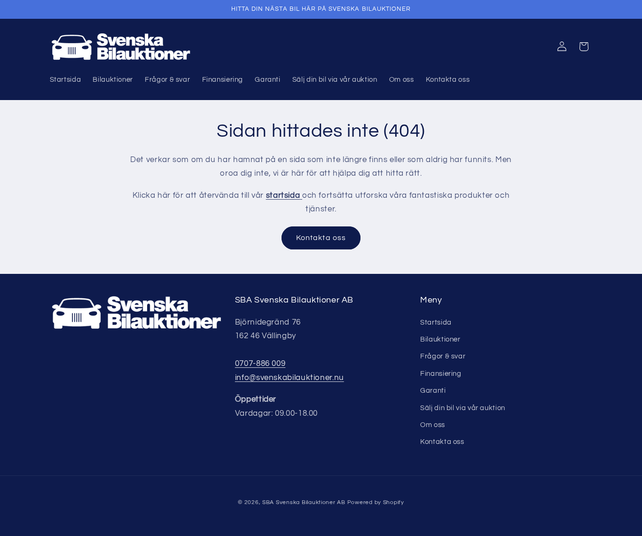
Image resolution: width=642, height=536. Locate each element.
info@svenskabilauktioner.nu (289, 377)
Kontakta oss (321, 237)
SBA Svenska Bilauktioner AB (303, 502)
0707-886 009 (260, 363)
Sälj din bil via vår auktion (462, 408)
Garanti (433, 390)
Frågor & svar (442, 356)
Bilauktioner (440, 339)
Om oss (432, 424)
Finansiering (441, 373)
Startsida (436, 322)
